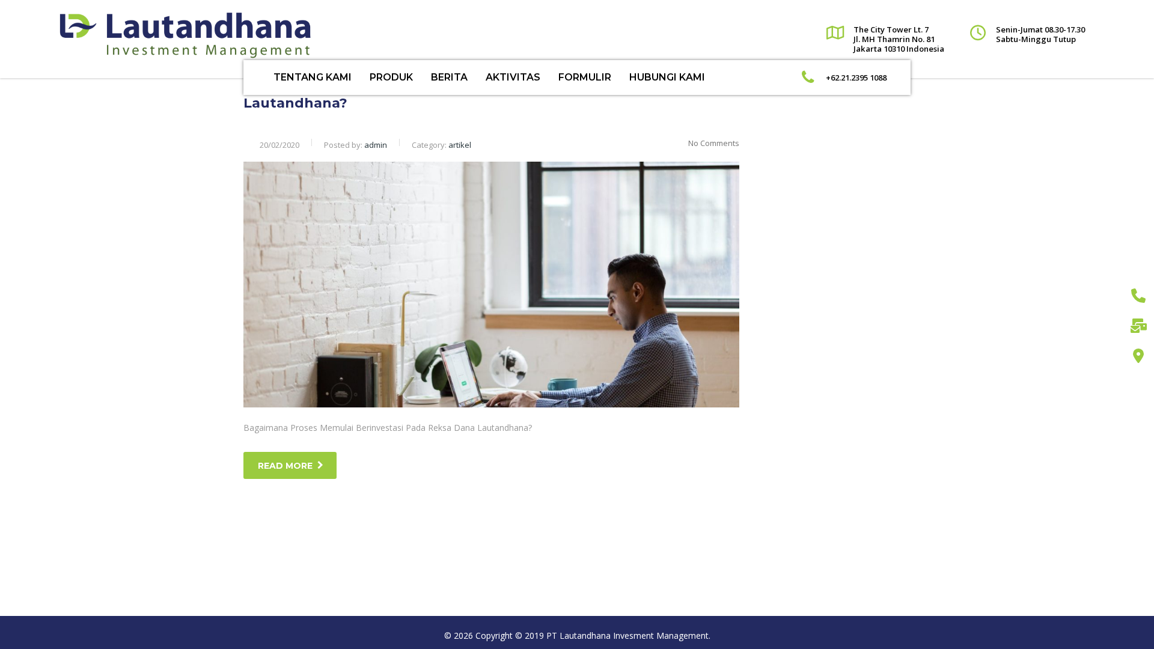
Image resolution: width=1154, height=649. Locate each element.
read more (285, 465)
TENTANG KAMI (312, 77)
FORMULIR (584, 77)
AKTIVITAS (513, 77)
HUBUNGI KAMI (667, 77)
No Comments (713, 143)
